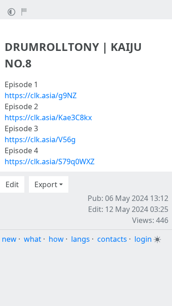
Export (45, 184)
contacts (112, 239)
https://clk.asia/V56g (40, 139)
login (143, 239)
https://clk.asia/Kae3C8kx (48, 117)
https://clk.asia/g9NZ (41, 95)
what (32, 239)
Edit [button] (12, 184)
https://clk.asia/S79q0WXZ (49, 161)
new (9, 239)
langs (80, 239)
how (56, 239)
